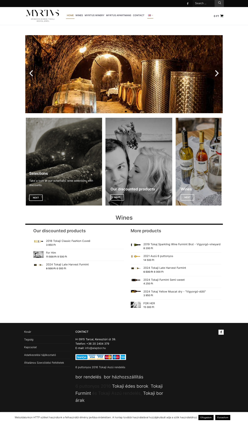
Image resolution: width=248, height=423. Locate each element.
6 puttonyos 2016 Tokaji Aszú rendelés (100, 367)
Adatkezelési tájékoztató (40, 355)
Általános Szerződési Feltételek (44, 362)
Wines (124, 217)
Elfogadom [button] (206, 417)
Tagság (28, 339)
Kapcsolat (30, 347)
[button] (31, 73)
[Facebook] (187, 3)
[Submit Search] (219, 3)
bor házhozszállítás (123, 376)
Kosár (27, 331)
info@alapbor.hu (95, 348)
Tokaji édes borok (130, 386)
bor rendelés (88, 376)
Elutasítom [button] (222, 417)
